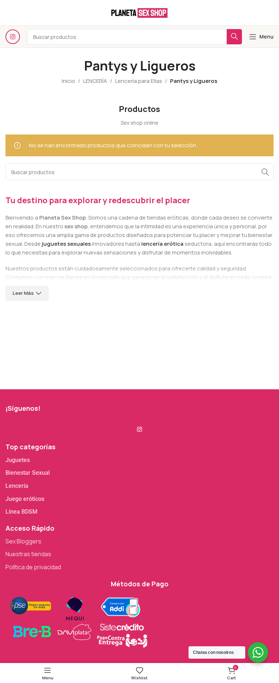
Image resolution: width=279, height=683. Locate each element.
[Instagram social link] (12, 36)
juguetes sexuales (66, 244)
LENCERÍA (95, 81)
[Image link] (78, 620)
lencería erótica (162, 244)
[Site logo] (139, 12)
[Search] (265, 172)
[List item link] (139, 460)
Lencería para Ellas (138, 81)
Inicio (68, 81)
